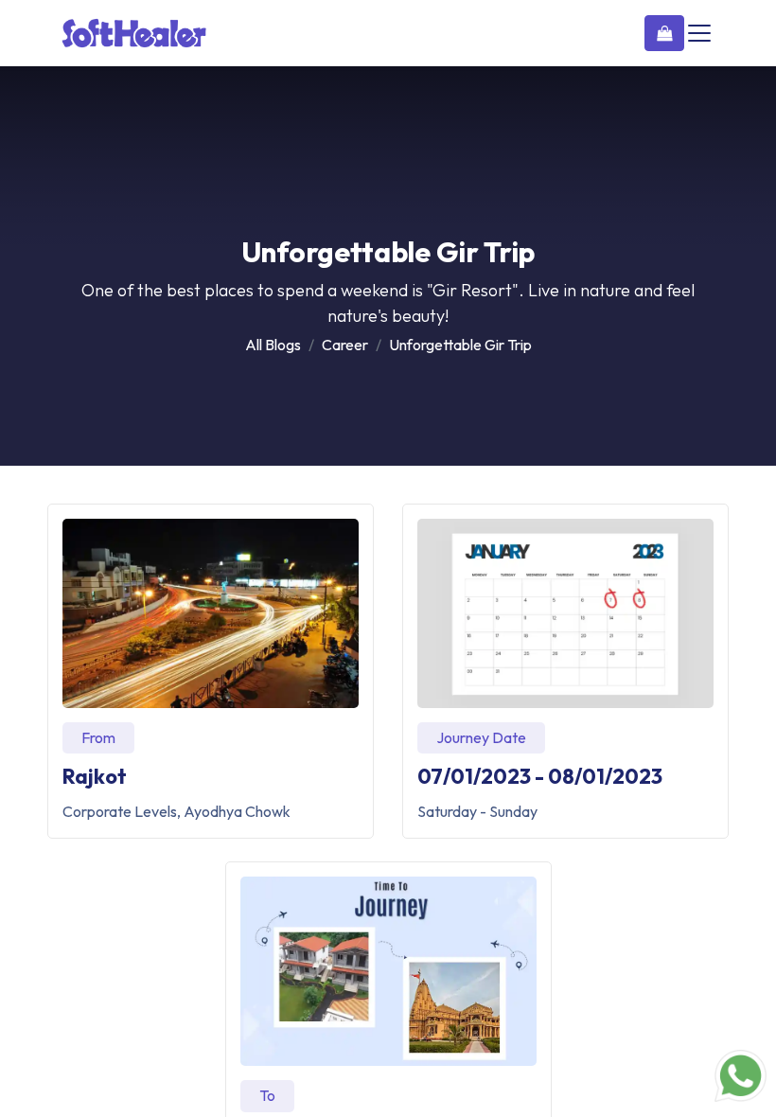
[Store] (664, 33)
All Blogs (273, 344)
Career (345, 344)
